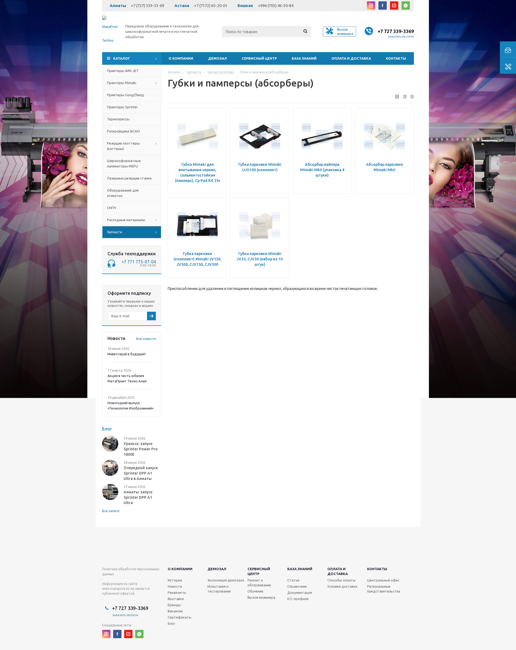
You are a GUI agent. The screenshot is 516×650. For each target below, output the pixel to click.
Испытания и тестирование (219, 588)
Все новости (146, 338)
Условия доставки (342, 586)
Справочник (297, 586)
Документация (299, 592)
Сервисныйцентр (259, 571)
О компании (181, 58)
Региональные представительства (383, 588)
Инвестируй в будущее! (127, 354)
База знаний (304, 58)
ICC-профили (298, 599)
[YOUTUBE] (394, 5)
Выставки (176, 599)
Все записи (110, 511)
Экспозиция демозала (225, 580)
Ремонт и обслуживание (259, 582)
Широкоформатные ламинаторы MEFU (124, 163)
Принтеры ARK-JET (123, 71)
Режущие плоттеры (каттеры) (123, 145)
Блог (171, 623)
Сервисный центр (259, 58)
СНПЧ (111, 208)
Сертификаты (179, 617)
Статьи (293, 580)
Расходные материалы (126, 220)
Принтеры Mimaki (121, 83)
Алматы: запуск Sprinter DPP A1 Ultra (138, 497)
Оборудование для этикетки (123, 192)
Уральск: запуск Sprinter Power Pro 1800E (141, 449)
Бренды (174, 605)
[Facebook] (382, 5)
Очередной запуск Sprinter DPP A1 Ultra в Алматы (141, 473)
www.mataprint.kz (116, 588)
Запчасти (114, 232)
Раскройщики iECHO (123, 131)
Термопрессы (118, 119)
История (175, 580)
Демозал (217, 58)
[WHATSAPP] (406, 5)
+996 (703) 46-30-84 (275, 5)
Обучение (255, 591)
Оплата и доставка (351, 58)
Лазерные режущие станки (129, 178)
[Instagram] (371, 5)
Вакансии (175, 611)
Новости (175, 586)
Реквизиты (177, 592)
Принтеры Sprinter (122, 107)
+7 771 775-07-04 (138, 261)
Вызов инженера (261, 597)
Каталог (121, 58)
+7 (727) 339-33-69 (147, 5)
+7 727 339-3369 (396, 31)
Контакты (396, 58)
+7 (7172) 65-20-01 (210, 5)
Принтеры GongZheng (125, 95)
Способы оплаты (341, 580)
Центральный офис (383, 580)
